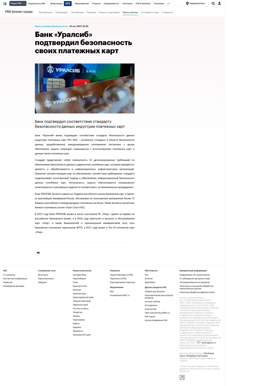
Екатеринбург (79, 274)
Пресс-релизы (130, 12)
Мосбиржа (209, 352)
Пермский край (80, 304)
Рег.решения (151, 304)
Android (148, 278)
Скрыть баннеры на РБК (121, 274)
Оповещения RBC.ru (120, 294)
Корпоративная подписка (122, 281)
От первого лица (149, 12)
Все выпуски (45, 12)
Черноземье (79, 319)
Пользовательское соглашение (195, 281)
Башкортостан (60, 26)
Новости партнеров (109, 12)
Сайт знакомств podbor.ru (157, 312)
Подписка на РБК (118, 278)
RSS (112, 291)
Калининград (79, 293)
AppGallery (150, 281)
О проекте (167, 12)
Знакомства (150, 308)
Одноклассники (46, 278)
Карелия (77, 326)
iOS (146, 274)
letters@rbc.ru (209, 342)
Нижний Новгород (82, 300)
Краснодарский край (83, 296)
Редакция (7, 281)
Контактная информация (15, 278)
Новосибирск (79, 278)
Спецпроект (61, 12)
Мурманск (78, 330)
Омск (75, 281)
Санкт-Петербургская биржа (194, 355)
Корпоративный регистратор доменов (159, 296)
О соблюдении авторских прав (195, 278)
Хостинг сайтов (152, 301)
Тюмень (76, 315)
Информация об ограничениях (195, 274)
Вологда (77, 289)
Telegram (42, 281)
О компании (9, 274)
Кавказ (76, 323)
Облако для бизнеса (155, 291)
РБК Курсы (150, 316)
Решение (91, 12)
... (168, 3)
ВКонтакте (43, 274)
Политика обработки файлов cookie (197, 291)
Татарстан (78, 311)
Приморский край (81, 334)
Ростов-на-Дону (81, 308)
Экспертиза (77, 12)
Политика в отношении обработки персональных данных (196, 287)
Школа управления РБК (156, 319)
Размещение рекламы (13, 285)
